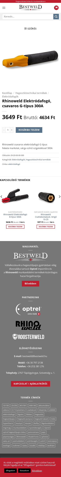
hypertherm (8, 423)
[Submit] (56, 16)
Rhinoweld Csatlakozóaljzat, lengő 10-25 (46, 217)
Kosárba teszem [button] (15, 227)
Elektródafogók (10, 96)
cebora (6, 410)
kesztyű (19, 423)
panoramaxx (33, 432)
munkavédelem (19, 427)
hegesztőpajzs (9, 419)
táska (24, 445)
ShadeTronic (33, 436)
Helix (53, 419)
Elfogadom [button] (10, 470)
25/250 (14, 405)
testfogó (6, 445)
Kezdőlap (7, 93)
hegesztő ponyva (25, 419)
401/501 (23, 405)
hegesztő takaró (41, 419)
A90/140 (32, 405)
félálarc (29, 414)
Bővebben (37, 470)
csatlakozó (31, 410)
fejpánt (21, 414)
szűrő (42, 441)
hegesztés (39, 414)
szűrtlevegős (32, 441)
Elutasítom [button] (24, 470)
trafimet (16, 445)
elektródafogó (14, 164)
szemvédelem (18, 441)
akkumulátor (44, 405)
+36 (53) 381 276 (35, 366)
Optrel (47, 427)
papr (44, 432)
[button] (4, 7)
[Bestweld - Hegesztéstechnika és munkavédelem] (30, 8)
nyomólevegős (35, 427)
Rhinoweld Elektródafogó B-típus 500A (15, 215)
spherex (44, 436)
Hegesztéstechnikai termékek (31, 93)
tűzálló (32, 445)
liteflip (36, 423)
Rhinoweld (21, 436)
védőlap (41, 445)
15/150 (6, 405)
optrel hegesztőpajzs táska (14, 432)
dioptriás (43, 410)
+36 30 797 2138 (34, 362)
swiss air (6, 441)
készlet (28, 423)
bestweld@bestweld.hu (34, 356)
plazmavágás (8, 436)
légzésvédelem (48, 423)
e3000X (52, 410)
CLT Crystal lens (18, 410)
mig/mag (6, 427)
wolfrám (51, 445)
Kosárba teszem (29, 129)
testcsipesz (52, 441)
